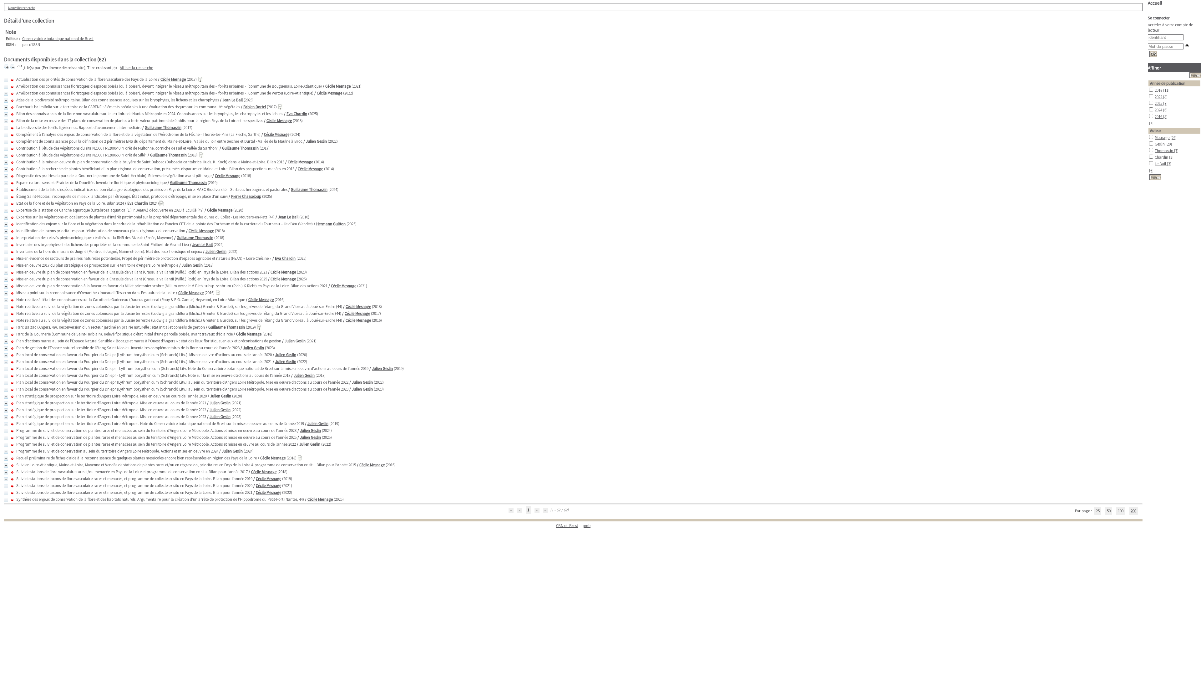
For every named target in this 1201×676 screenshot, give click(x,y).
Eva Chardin (296, 113)
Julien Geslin (316, 141)
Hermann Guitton (331, 224)
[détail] (6, 80)
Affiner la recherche (136, 67)
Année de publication (1167, 83)
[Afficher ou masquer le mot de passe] (1187, 46)
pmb (586, 525)
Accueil (1155, 3)
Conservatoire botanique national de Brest (58, 38)
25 (1098, 511)
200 (1133, 511)
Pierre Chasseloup (246, 196)
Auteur (1155, 130)
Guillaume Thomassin (163, 127)
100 (1120, 511)
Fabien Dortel (254, 107)
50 (1109, 511)
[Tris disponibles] (20, 67)
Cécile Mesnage (173, 79)
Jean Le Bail (232, 100)
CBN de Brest (567, 525)
